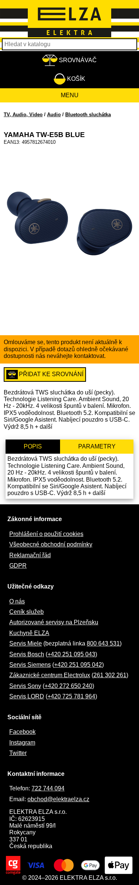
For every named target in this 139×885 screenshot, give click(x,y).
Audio (54, 114)
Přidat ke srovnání (51, 374)
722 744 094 (48, 788)
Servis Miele (25, 643)
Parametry (97, 446)
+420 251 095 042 (78, 665)
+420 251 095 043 (71, 654)
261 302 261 (109, 675)
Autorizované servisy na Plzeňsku (53, 622)
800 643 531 (103, 643)
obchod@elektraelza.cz (58, 799)
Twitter (18, 753)
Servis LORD (26, 696)
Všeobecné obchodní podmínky (50, 544)
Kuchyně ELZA (29, 633)
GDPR (18, 565)
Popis (33, 446)
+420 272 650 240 (68, 686)
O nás (17, 601)
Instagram (22, 742)
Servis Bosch (26, 654)
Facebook (22, 732)
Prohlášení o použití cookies (46, 534)
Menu (70, 95)
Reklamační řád (30, 555)
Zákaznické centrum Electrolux (49, 675)
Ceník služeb (26, 612)
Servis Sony (25, 686)
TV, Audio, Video (23, 114)
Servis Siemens (30, 665)
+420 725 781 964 (71, 696)
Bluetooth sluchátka (88, 114)
